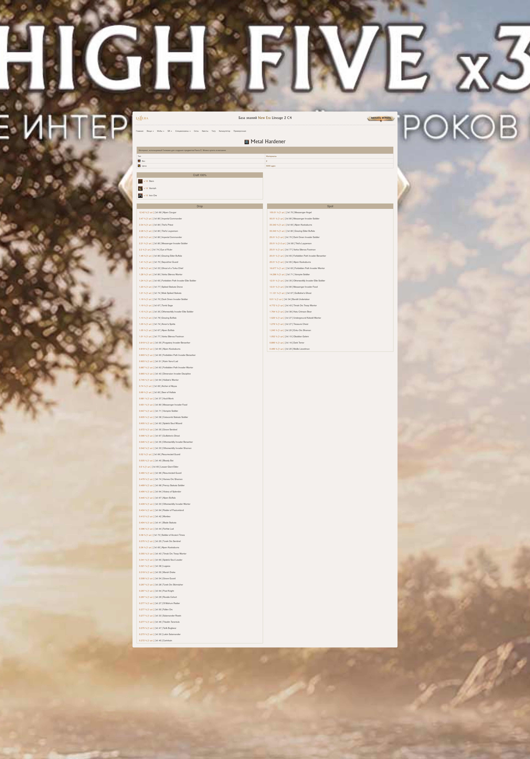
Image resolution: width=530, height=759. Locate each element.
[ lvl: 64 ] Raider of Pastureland (161, 510)
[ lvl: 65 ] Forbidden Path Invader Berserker (167, 354)
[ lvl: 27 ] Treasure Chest (289, 323)
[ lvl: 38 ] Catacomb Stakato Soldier (163, 416)
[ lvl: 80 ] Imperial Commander (160, 218)
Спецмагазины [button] (182, 130)
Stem (149, 180)
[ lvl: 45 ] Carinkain (155, 640)
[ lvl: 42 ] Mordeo (154, 516)
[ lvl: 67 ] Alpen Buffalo (156, 330)
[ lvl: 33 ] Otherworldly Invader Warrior (164, 503)
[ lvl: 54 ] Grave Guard (157, 578)
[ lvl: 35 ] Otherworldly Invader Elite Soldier (166, 311)
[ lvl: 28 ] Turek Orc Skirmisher (161, 584)
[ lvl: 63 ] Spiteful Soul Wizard (160, 423)
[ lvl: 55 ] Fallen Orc (156, 609)
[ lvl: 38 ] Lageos (154, 565)
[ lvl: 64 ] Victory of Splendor (160, 491)
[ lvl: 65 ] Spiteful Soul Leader (160, 559)
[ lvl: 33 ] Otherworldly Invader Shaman (165, 447)
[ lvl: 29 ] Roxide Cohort (158, 596)
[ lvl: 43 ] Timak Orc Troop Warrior (162, 553)
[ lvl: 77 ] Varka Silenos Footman (161, 336)
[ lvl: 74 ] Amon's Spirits (157, 323)
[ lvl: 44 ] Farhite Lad (156, 528)
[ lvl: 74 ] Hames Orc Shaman (161, 478)
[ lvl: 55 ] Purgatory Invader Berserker (164, 342)
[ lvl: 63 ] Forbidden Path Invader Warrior (166, 367)
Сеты (196, 130)
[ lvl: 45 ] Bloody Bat (156, 460)
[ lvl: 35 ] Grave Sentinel (158, 429)
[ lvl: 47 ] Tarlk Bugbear (157, 627)
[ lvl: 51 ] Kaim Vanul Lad (158, 361)
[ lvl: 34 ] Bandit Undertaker (290, 299)
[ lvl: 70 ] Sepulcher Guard (158, 261)
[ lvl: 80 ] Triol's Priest (156, 224)
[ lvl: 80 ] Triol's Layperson (158, 230)
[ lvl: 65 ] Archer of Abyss (158, 385)
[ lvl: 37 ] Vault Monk (156, 398)
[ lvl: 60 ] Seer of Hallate (157, 392)
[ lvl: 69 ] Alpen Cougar (157, 212)
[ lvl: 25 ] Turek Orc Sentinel (160, 541)
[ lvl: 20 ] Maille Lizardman (290, 348)
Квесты (205, 130)
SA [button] (169, 130)
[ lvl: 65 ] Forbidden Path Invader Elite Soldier (167, 280)
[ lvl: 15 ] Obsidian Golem (289, 336)
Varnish (150, 188)
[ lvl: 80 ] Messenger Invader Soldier (163, 243)
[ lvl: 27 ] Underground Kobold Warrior (295, 317)
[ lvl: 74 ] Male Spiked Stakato (160, 292)
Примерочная (240, 130)
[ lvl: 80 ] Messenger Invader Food (163, 404)
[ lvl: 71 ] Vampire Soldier (158, 410)
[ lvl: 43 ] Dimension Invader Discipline (165, 373)
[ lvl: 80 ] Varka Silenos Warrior (160, 274)
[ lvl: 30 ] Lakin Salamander (160, 634)
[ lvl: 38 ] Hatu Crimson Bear (291, 311)
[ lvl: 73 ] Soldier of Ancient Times (162, 534)
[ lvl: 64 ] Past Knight (156, 590)
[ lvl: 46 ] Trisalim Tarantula (159, 621)
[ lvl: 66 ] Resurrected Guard (159, 454)
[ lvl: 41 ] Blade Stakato (157, 522)
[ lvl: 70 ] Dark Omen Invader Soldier (163, 299)
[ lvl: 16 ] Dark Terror (287, 342)
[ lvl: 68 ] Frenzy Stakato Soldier (162, 485)
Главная (139, 130)
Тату (214, 130)
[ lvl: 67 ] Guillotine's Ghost (159, 435)
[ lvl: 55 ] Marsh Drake (157, 572)
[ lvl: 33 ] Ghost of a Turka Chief (161, 268)
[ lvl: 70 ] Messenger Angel (291, 212)
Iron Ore (150, 195)
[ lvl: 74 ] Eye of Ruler (155, 249)
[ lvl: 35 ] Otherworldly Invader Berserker (166, 441)
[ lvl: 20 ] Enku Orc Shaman (290, 330)
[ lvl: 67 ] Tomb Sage (156, 305)
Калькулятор (224, 130)
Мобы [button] (160, 130)
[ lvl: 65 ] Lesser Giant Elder (158, 466)
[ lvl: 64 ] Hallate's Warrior (159, 379)
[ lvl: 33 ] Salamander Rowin (160, 615)
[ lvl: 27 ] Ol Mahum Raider (159, 603)
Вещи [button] (149, 130)
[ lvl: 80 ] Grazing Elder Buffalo (160, 255)
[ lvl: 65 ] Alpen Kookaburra (159, 348)
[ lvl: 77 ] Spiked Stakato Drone (161, 286)
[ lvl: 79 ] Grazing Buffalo (158, 317)
